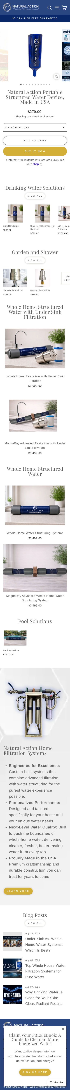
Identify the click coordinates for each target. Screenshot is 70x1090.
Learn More (18, 891)
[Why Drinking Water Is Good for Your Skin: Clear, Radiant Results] (12, 994)
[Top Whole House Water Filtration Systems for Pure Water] (12, 968)
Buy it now (35, 151)
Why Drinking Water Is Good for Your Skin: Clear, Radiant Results (44, 998)
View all (35, 196)
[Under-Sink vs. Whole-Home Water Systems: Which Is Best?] (12, 941)
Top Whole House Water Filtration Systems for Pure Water (45, 971)
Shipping (20, 116)
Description (17, 127)
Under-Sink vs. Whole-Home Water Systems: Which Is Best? (44, 944)
